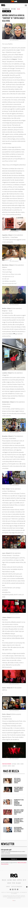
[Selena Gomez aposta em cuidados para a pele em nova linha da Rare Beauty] (7, 823)
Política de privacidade (16, 886)
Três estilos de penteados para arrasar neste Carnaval (17, 780)
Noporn (9, 765)
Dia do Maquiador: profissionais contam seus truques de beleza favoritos (18, 829)
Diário (18, 763)
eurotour (5, 765)
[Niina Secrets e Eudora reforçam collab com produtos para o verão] (7, 814)
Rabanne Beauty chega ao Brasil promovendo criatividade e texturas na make (19, 802)
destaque (14, 763)
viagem (13, 765)
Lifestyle (19, 880)
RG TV (24, 880)
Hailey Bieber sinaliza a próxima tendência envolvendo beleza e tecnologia (18, 789)
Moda (14, 880)
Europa (21, 763)
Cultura (9, 880)
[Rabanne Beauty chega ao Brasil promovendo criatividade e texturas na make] (7, 804)
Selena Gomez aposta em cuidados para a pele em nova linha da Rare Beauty (18, 821)
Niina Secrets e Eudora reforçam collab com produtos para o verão (19, 812)
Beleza (18, 8)
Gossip (9, 883)
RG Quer (18, 883)
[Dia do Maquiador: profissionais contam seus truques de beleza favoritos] (7, 832)
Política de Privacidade (22, 862)
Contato (8, 886)
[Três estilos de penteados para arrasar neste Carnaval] (7, 783)
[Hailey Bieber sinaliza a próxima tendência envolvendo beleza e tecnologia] (7, 792)
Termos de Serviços (4, 864)
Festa (13, 883)
